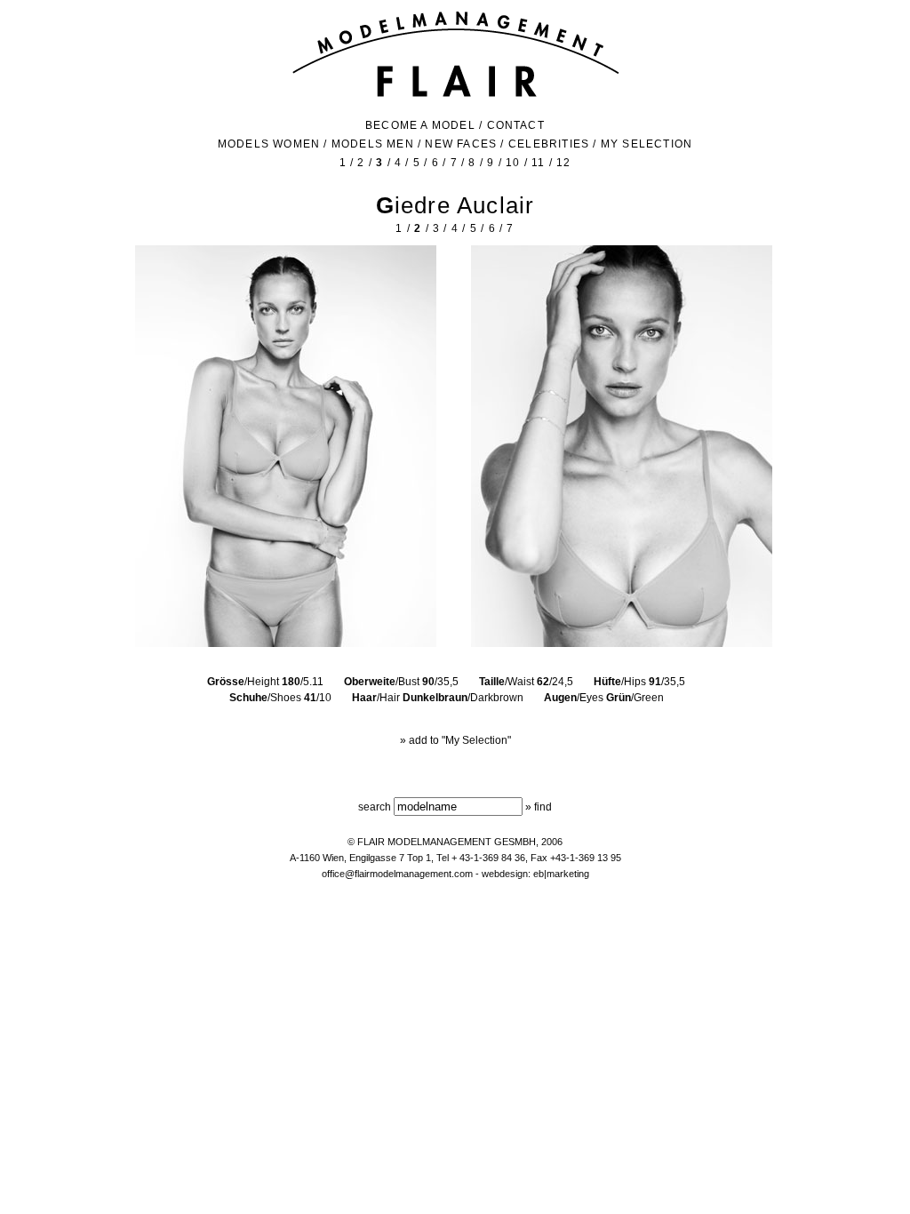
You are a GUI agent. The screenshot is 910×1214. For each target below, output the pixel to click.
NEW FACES (461, 144)
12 (563, 162)
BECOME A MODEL (420, 125)
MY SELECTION (646, 144)
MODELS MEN (372, 144)
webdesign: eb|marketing (535, 873)
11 (538, 162)
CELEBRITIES (548, 144)
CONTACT (516, 125)
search (374, 807)
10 (513, 162)
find (543, 807)
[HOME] (455, 95)
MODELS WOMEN (269, 144)
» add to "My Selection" (455, 740)
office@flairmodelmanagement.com (397, 873)
